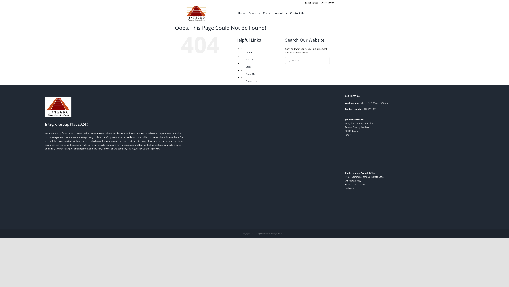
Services (250, 59)
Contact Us (251, 81)
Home (249, 52)
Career (249, 66)
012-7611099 (370, 109)
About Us (250, 74)
